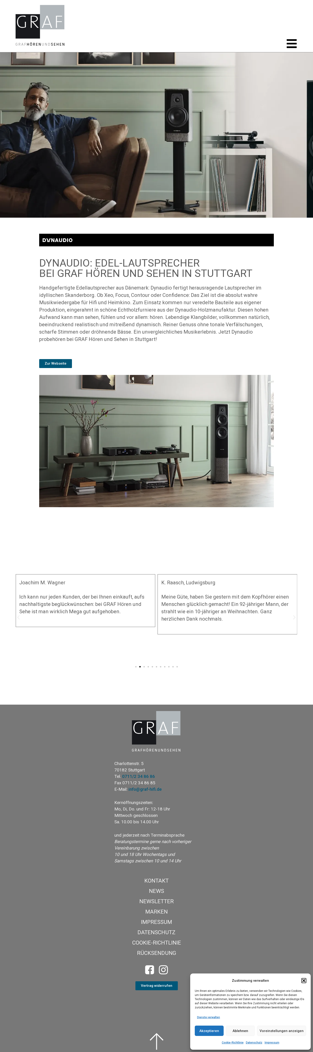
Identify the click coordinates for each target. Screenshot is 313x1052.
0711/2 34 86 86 (138, 776)
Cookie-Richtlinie (233, 1042)
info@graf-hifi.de (145, 789)
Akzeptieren (209, 1031)
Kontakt (156, 881)
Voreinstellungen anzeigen (282, 1031)
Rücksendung (156, 953)
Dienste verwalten (208, 1017)
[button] (304, 980)
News (156, 891)
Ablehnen (240, 1031)
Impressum (272, 1042)
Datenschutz (254, 1042)
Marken (156, 912)
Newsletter (156, 901)
